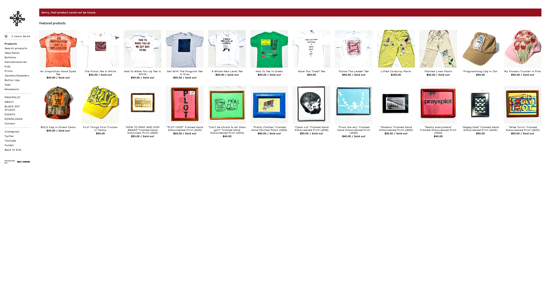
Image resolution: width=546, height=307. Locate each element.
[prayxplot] (17, 18)
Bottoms (10, 57)
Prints (9, 71)
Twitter (9, 136)
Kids (8, 66)
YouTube (10, 140)
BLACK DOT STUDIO (12, 108)
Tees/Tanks (12, 52)
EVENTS (10, 114)
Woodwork (12, 89)
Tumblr (9, 145)
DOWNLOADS (13, 119)
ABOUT (9, 101)
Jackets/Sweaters (17, 75)
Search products (16, 48)
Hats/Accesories (16, 62)
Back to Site (13, 149)
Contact (10, 123)
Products (11, 43)
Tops (8, 84)
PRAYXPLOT (12, 97)
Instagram (12, 131)
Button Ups (12, 80)
